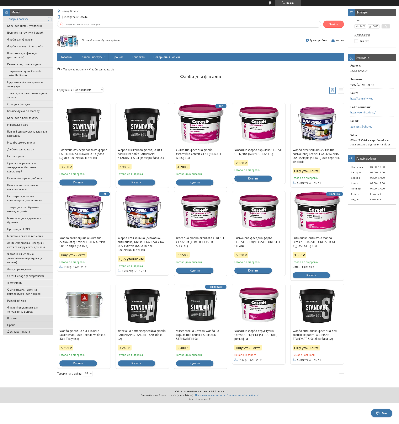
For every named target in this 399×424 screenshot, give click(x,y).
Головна (66, 57)
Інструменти (14, 283)
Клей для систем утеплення (24, 26)
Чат (384, 413)
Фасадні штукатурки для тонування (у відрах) (22, 309)
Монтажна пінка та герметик (25, 236)
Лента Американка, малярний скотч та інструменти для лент (26, 245)
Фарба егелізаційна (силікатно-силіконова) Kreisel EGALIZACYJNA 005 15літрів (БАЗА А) (82, 242)
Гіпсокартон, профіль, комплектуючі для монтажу (24, 198)
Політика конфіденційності (243, 395)
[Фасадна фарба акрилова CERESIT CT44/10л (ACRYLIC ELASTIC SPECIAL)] (200, 212)
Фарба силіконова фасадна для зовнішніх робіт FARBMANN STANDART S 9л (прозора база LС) (141, 154)
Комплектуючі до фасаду (23, 111)
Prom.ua (219, 391)
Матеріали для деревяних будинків (24, 220)
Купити (78, 182)
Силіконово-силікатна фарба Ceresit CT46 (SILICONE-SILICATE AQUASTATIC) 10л (315, 242)
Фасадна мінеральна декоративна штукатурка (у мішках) (24, 258)
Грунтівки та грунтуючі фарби (25, 32)
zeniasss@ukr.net (361, 126)
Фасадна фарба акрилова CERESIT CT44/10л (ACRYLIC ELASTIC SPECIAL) (200, 242)
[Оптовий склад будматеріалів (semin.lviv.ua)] (67, 40)
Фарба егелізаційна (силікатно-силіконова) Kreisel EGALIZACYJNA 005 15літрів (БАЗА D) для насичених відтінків (141, 244)
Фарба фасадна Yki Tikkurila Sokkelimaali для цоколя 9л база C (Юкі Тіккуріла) (82, 335)
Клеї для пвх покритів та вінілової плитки (22, 187)
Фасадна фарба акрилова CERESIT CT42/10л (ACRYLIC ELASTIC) (258, 152)
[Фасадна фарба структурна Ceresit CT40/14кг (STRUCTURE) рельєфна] (259, 305)
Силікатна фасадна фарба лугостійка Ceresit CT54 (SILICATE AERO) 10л (199, 154)
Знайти (333, 24)
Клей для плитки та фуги (22, 118)
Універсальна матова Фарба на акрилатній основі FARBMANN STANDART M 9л (197, 335)
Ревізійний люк (16, 300)
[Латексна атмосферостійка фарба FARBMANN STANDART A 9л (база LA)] (142, 305)
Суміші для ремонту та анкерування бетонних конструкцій (21, 167)
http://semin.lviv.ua (361, 98)
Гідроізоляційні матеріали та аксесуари (25, 84)
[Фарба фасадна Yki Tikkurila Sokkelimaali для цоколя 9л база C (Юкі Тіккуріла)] (84, 305)
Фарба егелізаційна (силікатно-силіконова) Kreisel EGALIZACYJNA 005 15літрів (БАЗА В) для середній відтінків (316, 156)
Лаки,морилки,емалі (19, 269)
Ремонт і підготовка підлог (24, 64)
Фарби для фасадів (20, 39)
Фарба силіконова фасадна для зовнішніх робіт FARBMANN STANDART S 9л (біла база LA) (315, 335)
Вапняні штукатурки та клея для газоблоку (27, 134)
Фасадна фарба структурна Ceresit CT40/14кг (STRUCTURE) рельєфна (255, 335)
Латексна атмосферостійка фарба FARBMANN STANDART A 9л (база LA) (142, 335)
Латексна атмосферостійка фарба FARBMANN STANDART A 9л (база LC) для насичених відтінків (83, 154)
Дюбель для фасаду (20, 149)
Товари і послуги (17, 19)
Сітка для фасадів (18, 104)
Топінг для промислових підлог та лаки (27, 95)
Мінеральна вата (17, 125)
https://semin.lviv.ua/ (363, 112)
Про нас (118, 57)
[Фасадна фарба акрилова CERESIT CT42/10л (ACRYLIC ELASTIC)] (259, 124)
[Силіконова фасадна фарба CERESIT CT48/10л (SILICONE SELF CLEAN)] (259, 212)
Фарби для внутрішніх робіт (25, 46)
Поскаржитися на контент (210, 395)
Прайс (11, 325)
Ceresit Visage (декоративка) (25, 276)
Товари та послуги (74, 69)
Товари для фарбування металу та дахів (23, 209)
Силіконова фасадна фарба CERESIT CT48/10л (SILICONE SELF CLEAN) (257, 242)
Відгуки (12, 318)
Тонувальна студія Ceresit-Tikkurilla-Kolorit (24, 73)
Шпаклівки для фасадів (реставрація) (22, 55)
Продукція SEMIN (18, 229)
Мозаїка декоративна (21, 142)
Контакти (138, 57)
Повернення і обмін (167, 57)
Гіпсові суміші (16, 156)
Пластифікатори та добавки (24, 178)
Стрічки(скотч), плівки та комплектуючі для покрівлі (24, 292)
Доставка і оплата (18, 331)
